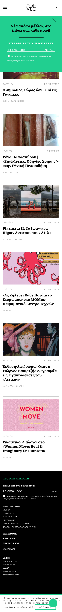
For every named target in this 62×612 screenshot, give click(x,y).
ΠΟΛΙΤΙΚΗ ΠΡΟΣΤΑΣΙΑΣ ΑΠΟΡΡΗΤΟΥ (19, 526)
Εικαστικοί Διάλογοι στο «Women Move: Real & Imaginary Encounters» (24, 446)
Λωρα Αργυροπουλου (14, 239)
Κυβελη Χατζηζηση (13, 100)
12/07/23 (8, 222)
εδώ (31, 607)
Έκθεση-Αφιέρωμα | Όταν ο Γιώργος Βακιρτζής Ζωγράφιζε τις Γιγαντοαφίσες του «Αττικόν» (30, 373)
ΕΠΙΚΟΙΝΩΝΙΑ (9, 520)
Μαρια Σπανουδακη (13, 385)
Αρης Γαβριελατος (13, 172)
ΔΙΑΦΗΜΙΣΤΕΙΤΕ (10, 516)
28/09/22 (8, 436)
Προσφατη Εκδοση (16, 478)
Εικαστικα (53, 150)
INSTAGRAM (11, 543)
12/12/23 (8, 150)
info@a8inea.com (11, 574)
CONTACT (9, 549)
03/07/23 (8, 289)
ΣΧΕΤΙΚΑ (6, 509)
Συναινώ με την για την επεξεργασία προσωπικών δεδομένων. (30, 497)
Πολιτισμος (51, 83)
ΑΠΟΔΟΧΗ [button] (45, 607)
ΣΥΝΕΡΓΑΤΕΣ (8, 513)
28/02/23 (8, 360)
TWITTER (9, 538)
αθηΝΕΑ (7, 310)
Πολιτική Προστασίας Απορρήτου (35, 496)
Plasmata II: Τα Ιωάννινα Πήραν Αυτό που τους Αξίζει (27, 230)
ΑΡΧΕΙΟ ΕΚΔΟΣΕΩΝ (11, 506)
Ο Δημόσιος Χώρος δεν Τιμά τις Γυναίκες (30, 92)
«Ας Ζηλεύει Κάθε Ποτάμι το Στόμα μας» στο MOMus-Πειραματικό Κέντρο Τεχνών (28, 299)
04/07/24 (8, 83)
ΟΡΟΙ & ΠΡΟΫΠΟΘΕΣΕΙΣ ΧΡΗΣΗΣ (18, 523)
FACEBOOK (10, 534)
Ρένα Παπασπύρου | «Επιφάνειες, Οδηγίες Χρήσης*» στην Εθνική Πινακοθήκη (31, 161)
